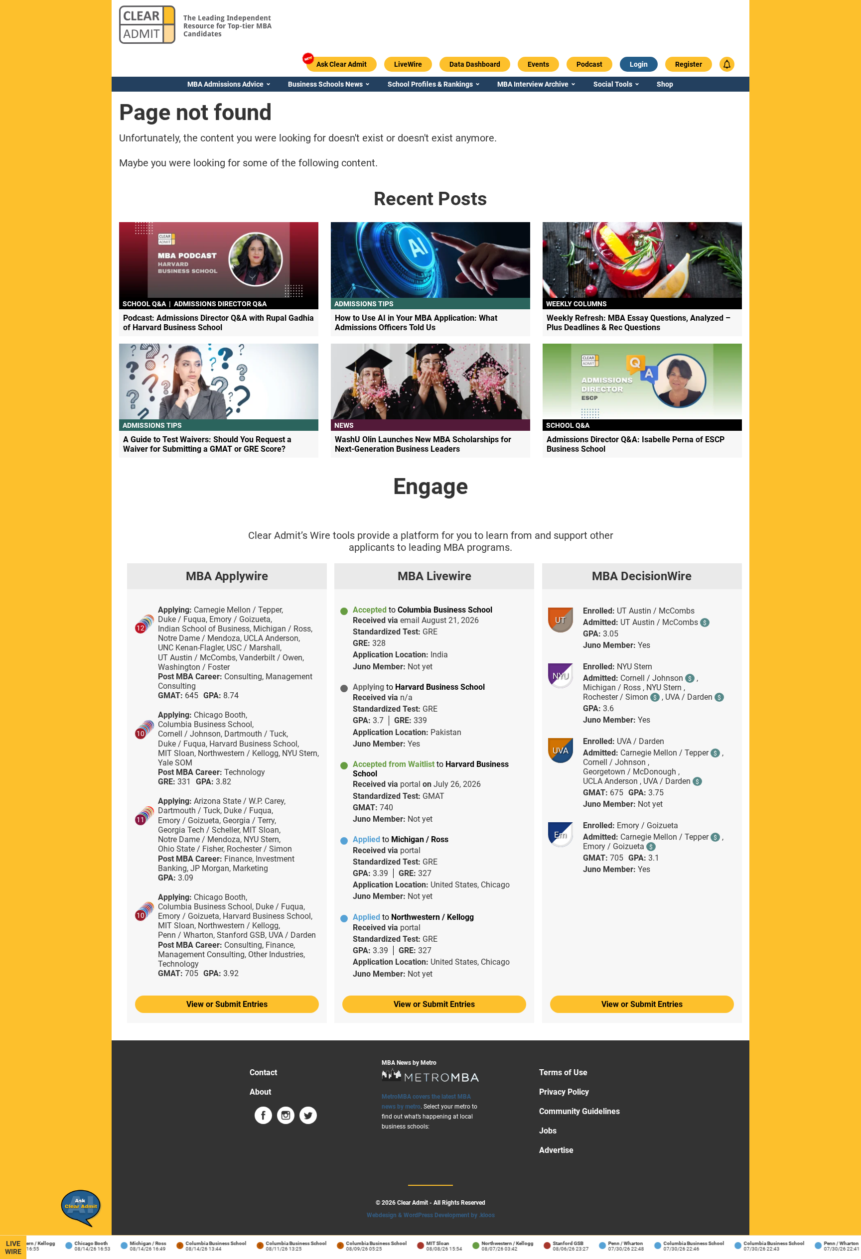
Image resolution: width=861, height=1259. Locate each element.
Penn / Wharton (615, 1243)
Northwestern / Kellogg (497, 1243)
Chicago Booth (81, 1243)
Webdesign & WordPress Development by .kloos (431, 1215)
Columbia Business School (205, 1243)
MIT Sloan (427, 1243)
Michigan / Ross (138, 1243)
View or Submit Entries (227, 1004)
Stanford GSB (558, 1243)
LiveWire (13, 1248)
